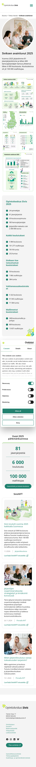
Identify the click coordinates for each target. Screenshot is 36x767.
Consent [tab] (7, 348)
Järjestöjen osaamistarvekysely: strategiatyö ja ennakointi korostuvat (16, 592)
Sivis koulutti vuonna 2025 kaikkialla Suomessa (16, 525)
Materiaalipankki (11, 728)
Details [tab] (18, 348)
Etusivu (4, 16)
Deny (18, 423)
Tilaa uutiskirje (13, 745)
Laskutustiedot (11, 733)
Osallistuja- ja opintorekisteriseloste (18, 758)
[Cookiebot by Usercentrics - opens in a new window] (25, 343)
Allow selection (18, 417)
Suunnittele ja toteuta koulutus (18, 486)
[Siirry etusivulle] (10, 6)
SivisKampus (10, 724)
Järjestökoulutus (21, 551)
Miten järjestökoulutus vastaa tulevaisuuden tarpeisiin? (17, 658)
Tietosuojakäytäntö (12, 756)
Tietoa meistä (13, 16)
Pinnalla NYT (21, 620)
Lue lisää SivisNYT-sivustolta (15, 556)
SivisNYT (9, 726)
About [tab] (29, 348)
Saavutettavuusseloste (13, 754)
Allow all (18, 411)
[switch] (31, 389)
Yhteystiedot (10, 731)
